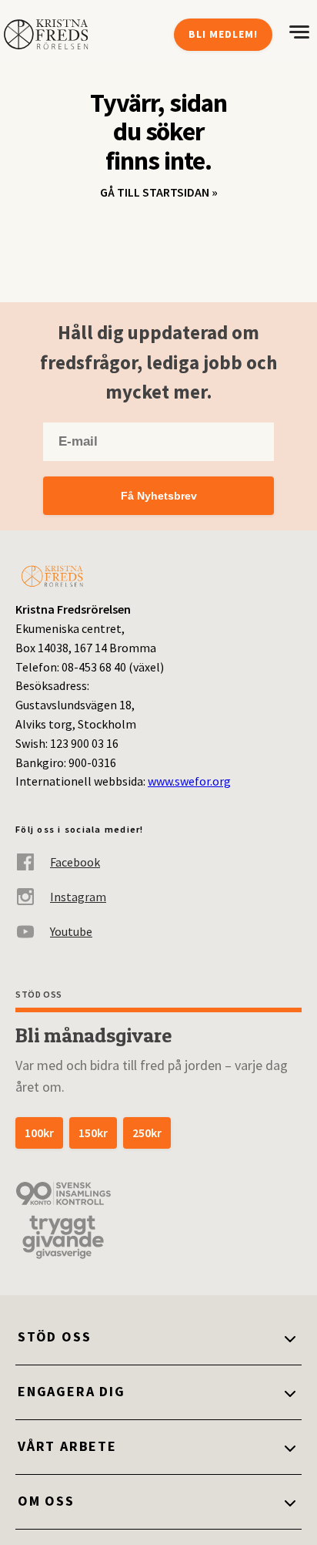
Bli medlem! (223, 34)
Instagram (78, 896)
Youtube (71, 931)
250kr (147, 1132)
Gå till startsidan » (159, 192)
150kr (93, 1132)
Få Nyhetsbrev (159, 496)
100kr (39, 1132)
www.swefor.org (189, 781)
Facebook (75, 862)
